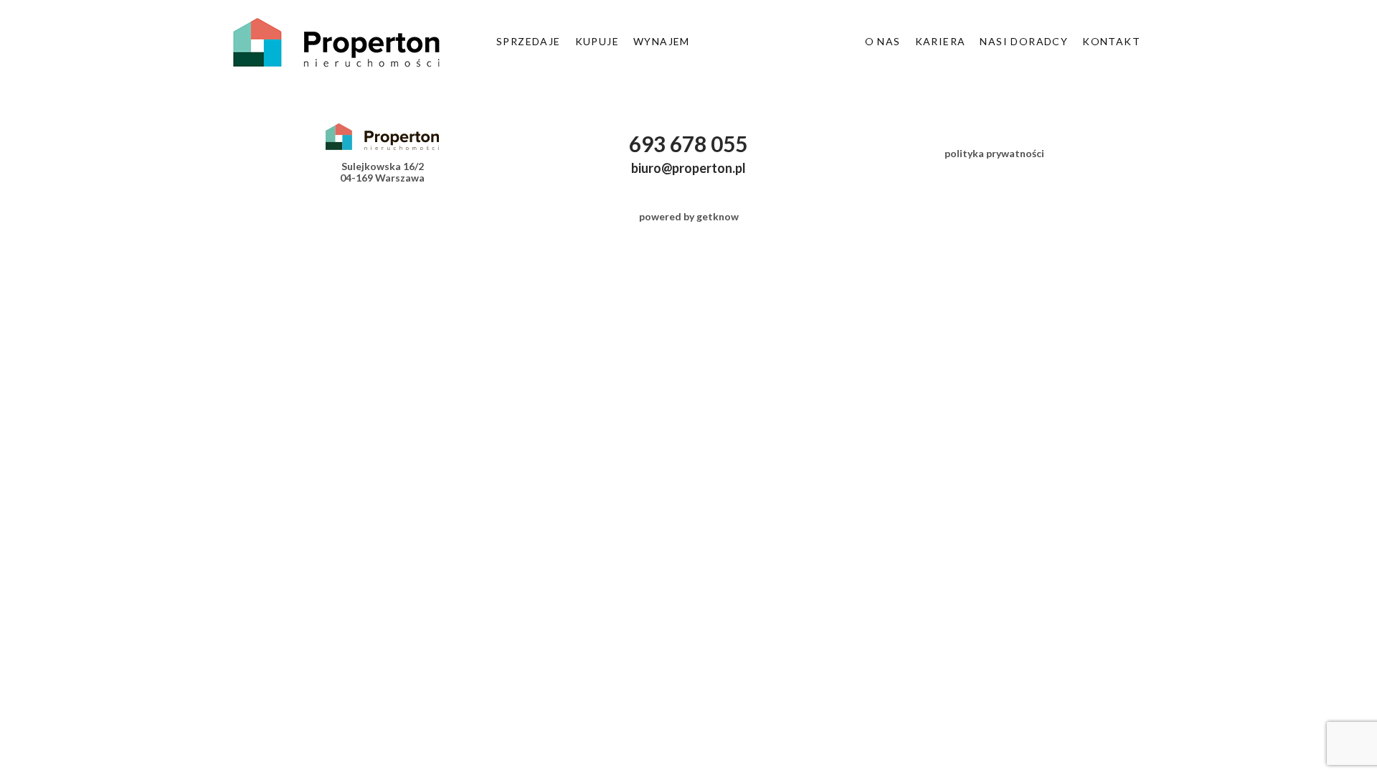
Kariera (940, 41)
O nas (883, 41)
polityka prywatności (994, 153)
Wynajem (661, 41)
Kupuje (597, 41)
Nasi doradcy (1024, 41)
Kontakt (1111, 41)
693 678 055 (688, 143)
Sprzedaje (528, 41)
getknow (717, 216)
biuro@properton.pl (688, 167)
